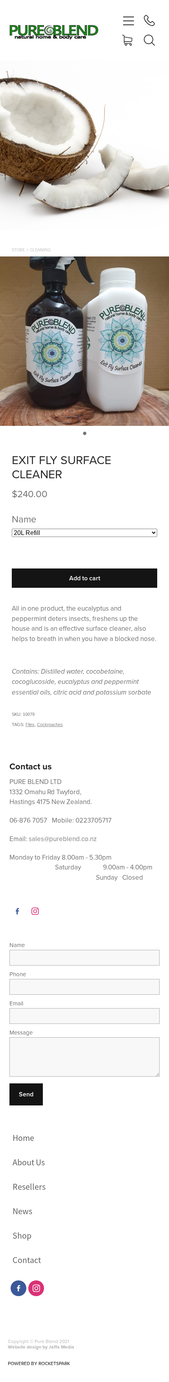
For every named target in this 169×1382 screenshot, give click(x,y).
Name (17, 945)
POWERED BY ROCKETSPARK (39, 1363)
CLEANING (40, 250)
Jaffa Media (61, 1346)
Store (18, 250)
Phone (17, 974)
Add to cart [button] (84, 578)
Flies (30, 724)
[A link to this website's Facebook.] (17, 911)
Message (21, 1032)
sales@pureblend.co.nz (63, 838)
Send (26, 1094)
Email (16, 1003)
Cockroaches (50, 724)
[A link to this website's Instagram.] (35, 911)
